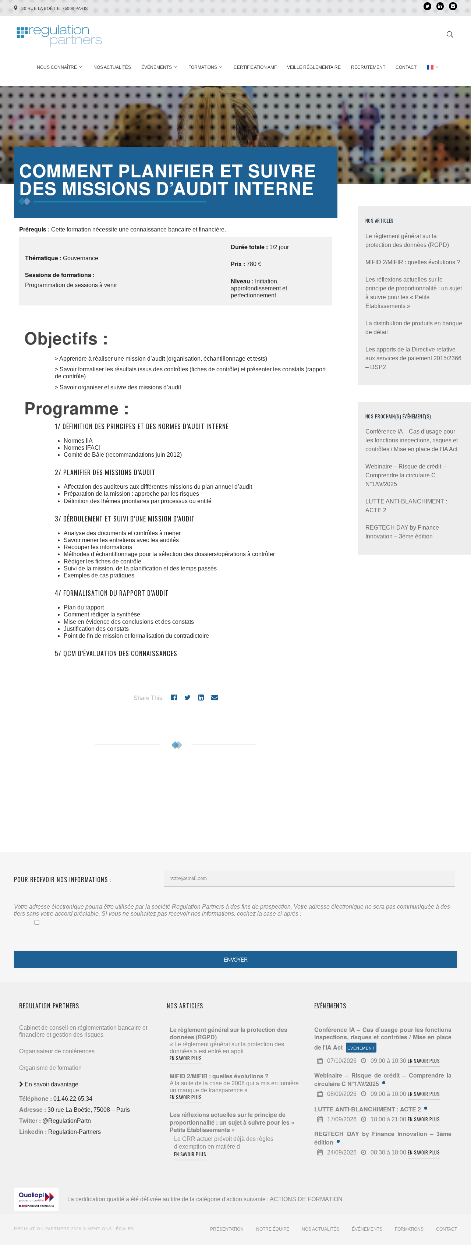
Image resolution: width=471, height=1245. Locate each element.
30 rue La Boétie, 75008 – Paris (88, 1110)
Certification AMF (255, 67)
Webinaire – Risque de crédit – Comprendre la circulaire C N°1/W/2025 (405, 475)
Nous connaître (57, 67)
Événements (156, 67)
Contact (406, 67)
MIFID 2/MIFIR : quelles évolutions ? (412, 262)
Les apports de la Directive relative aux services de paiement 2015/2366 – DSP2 (413, 358)
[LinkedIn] (440, 6)
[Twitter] (427, 6)
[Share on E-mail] (214, 697)
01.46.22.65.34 (72, 1099)
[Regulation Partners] (59, 32)
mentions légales (111, 1229)
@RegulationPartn (66, 1121)
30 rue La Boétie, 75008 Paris (54, 8)
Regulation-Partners (74, 1132)
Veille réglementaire (314, 67)
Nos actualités (112, 67)
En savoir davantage (50, 1084)
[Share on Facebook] (174, 697)
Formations (202, 67)
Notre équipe (272, 1229)
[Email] (453, 6)
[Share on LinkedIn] (201, 697)
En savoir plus (186, 1058)
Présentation (227, 1229)
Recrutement (368, 67)
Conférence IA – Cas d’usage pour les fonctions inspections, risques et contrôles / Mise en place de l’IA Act (411, 440)
